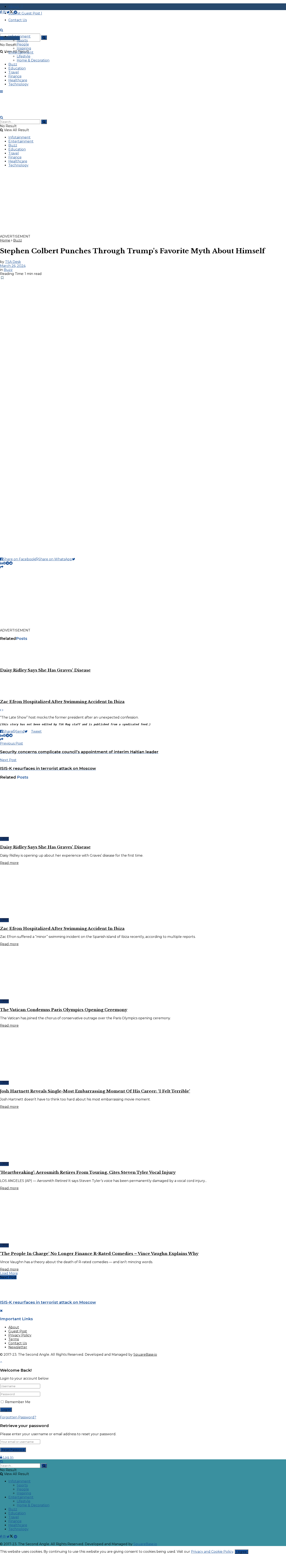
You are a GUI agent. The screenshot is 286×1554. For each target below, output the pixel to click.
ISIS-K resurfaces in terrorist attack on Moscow (48, 1302)
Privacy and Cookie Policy (212, 1552)
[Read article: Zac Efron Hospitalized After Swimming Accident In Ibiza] (143, 686)
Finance (15, 76)
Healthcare (17, 80)
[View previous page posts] (0, 710)
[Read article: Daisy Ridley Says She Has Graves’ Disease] (143, 654)
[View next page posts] (2, 710)
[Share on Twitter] (75, 559)
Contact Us (17, 1343)
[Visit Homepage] (31, 34)
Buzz (12, 64)
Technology (18, 84)
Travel (13, 72)
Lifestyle (23, 56)
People (23, 44)
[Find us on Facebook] (1, 12)
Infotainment (19, 36)
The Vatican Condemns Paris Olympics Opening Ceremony (63, 1009)
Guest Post (17, 1331)
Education (17, 68)
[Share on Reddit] (11, 563)
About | (15, 7)
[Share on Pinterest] (4, 563)
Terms (13, 1339)
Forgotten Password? (18, 1417)
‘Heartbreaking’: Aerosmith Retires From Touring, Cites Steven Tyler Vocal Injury (88, 1172)
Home (5, 240)
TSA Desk (13, 262)
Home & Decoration (33, 60)
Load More (9, 1273)
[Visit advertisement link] (125, 232)
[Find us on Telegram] (15, 12)
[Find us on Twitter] (10, 12)
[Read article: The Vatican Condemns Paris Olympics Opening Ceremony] (143, 972)
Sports (22, 40)
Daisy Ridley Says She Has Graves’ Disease (45, 670)
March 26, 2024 (13, 266)
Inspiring (24, 48)
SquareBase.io (145, 1355)
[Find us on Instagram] (4, 12)
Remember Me (17, 1402)
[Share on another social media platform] (1, 567)
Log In (7, 1457)
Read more (9, 863)
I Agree (241, 1551)
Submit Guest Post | (25, 13)
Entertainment (20, 52)
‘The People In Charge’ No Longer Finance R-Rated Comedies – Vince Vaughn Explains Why (99, 1253)
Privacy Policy (19, 1335)
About (13, 1327)
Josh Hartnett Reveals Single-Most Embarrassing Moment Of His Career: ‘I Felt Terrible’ (95, 1091)
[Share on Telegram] (7, 563)
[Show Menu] (1, 92)
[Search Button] (44, 37)
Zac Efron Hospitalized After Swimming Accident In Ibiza (62, 701)
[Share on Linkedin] (1, 563)
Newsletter (17, 1347)
